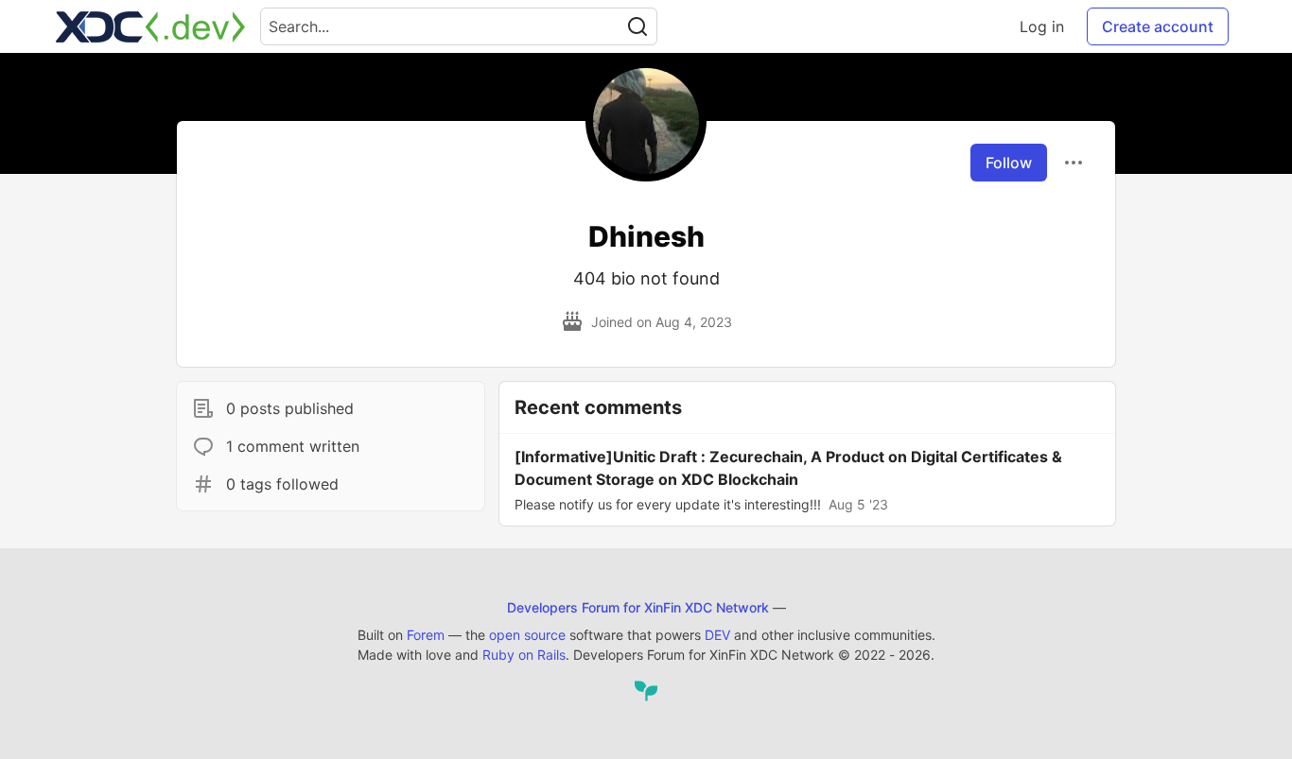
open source (527, 635)
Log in (1042, 26)
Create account (1157, 26)
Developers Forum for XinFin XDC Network (638, 607)
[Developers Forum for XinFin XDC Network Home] (150, 26)
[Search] (637, 26)
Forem (426, 635)
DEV (717, 635)
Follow (1009, 162)
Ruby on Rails (524, 655)
